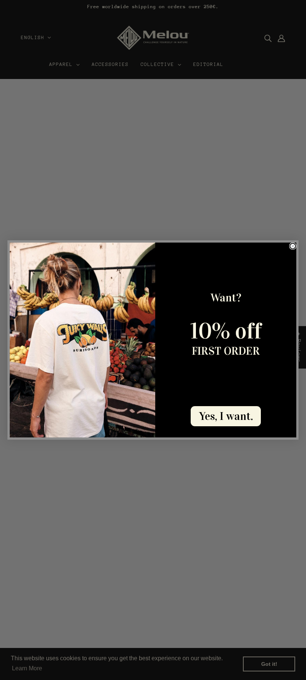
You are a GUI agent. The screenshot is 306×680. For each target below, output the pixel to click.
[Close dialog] (293, 246)
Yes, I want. (226, 416)
